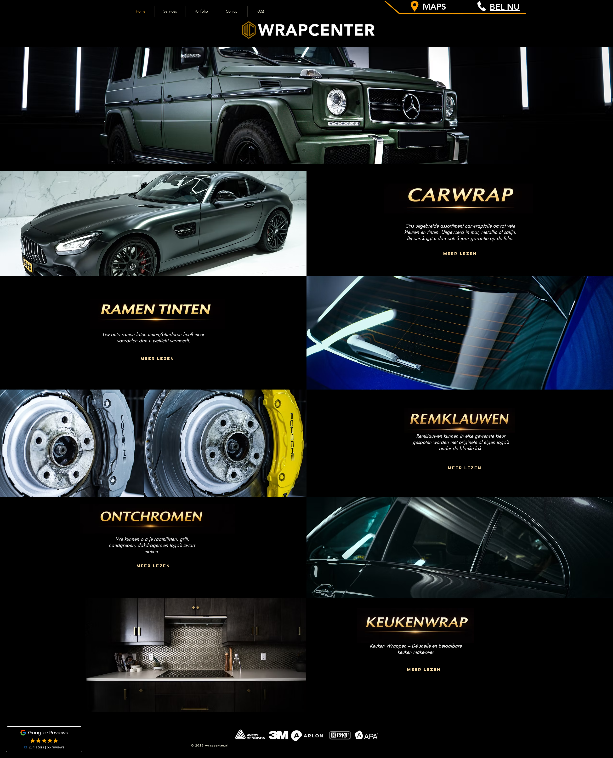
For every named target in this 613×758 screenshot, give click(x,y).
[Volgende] (586, 97)
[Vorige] (27, 97)
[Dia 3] (307, 155)
